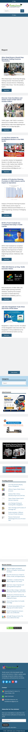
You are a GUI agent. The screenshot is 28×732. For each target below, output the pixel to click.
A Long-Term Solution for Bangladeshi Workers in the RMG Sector (13, 139)
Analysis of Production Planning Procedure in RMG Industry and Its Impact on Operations (13, 181)
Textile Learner (12, 730)
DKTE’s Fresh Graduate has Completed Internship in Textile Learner (12, 224)
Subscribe (5, 724)
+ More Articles (14, 372)
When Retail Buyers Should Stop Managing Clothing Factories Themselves (13, 59)
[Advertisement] (14, 31)
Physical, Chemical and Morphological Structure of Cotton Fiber (17, 518)
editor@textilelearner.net (11, 699)
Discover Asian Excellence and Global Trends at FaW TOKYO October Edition (12, 99)
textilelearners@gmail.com (11, 701)
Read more (6, 90)
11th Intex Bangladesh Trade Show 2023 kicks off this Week (13, 307)
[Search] (22, 10)
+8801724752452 (9, 696)
